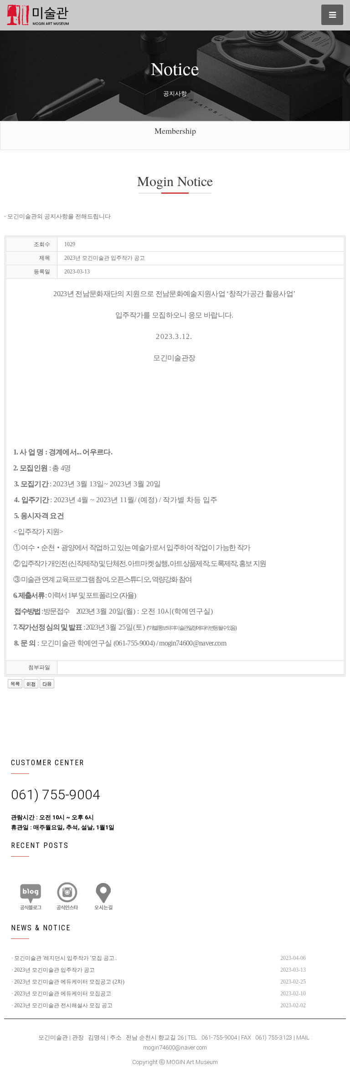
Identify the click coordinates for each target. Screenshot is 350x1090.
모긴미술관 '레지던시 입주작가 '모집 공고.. (65, 958)
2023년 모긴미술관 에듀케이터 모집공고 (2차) (69, 982)
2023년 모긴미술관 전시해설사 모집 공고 (63, 1005)
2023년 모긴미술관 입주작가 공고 (54, 970)
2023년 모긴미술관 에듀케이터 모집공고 (62, 993)
